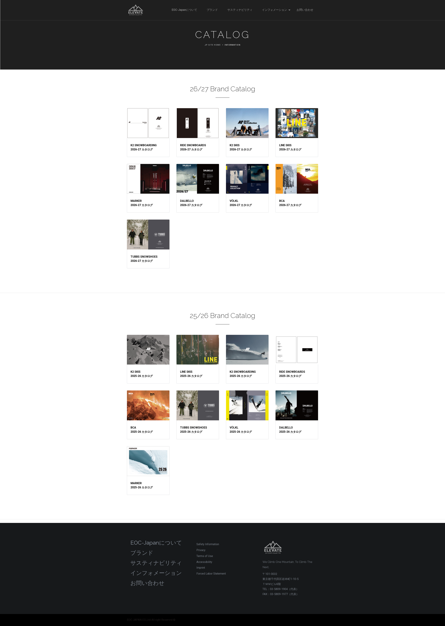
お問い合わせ (147, 583)
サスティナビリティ (156, 563)
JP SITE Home (213, 45)
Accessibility (204, 562)
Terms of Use (204, 556)
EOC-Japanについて (156, 542)
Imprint (200, 567)
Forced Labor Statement (211, 573)
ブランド (141, 553)
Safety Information (207, 544)
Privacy (200, 550)
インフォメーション (156, 573)
